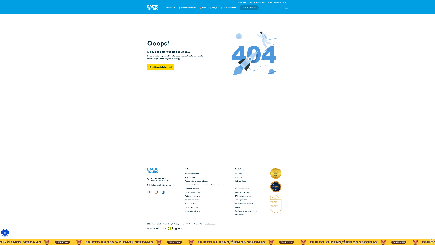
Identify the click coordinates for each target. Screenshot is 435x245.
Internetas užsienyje (193, 211)
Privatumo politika (242, 189)
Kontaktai (238, 177)
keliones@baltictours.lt (161, 185)
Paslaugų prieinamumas (244, 204)
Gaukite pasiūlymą (249, 8)
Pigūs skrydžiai (190, 204)
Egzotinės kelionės (192, 192)
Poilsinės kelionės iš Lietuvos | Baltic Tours (202, 185)
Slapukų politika (241, 200)
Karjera (237, 207)
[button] (5, 232)
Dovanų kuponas (191, 207)
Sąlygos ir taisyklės (242, 192)
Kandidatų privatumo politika (246, 211)
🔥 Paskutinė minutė (187, 8)
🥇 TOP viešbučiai (228, 8)
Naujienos (239, 185)
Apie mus (238, 174)
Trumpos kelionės (192, 189)
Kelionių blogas (240, 181)
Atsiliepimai (239, 215)
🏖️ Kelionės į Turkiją (208, 8)
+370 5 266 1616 (159, 179)
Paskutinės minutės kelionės (196, 181)
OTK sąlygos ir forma (243, 196)
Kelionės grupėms (192, 174)
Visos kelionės (190, 177)
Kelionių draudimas (192, 200)
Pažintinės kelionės (192, 196)
